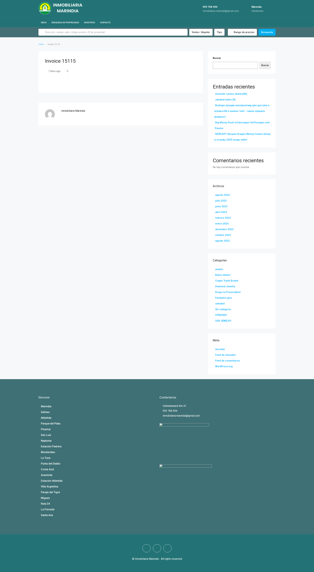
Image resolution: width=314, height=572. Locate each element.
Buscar (217, 58)
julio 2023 (221, 200)
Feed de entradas (225, 354)
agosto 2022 (222, 240)
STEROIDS (221, 315)
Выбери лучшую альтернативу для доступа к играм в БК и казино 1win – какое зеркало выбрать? (241, 111)
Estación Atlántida (51, 480)
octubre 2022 (223, 235)
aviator (219, 269)
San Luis (46, 435)
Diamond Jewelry (225, 286)
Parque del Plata (50, 423)
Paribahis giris (223, 297)
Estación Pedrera (51, 446)
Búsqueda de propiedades (65, 22)
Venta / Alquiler (201, 32)
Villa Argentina (49, 486)
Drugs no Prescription (228, 292)
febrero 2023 (223, 217)
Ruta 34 (45, 503)
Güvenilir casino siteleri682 (231, 93)
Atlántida (46, 417)
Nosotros (89, 22)
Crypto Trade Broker (227, 280)
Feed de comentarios (227, 360)
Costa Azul (47, 469)
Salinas (45, 412)
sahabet (220, 303)
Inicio (44, 22)
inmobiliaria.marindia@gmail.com (221, 10)
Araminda (46, 475)
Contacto (105, 22)
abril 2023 (221, 212)
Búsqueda (267, 32)
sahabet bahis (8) (225, 99)
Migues (45, 498)
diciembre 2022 (224, 229)
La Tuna (45, 457)
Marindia (46, 406)
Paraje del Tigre (50, 492)
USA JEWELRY (223, 320)
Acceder (220, 349)
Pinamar (46, 429)
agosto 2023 (222, 195)
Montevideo (48, 452)
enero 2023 (222, 223)
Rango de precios (243, 32)
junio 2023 (221, 206)
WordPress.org (224, 366)
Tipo (219, 32)
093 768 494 (210, 6)
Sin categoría (223, 309)
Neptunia (46, 440)
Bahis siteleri (222, 274)
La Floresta (47, 509)
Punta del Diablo (50, 463)
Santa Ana (47, 515)
